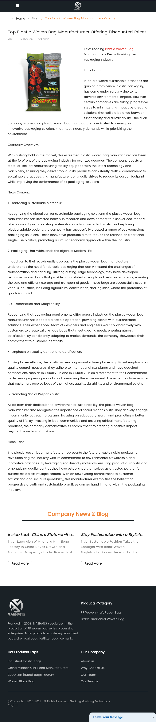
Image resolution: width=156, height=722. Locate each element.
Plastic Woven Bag (119, 49)
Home (20, 18)
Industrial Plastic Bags (24, 661)
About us (87, 661)
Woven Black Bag (21, 681)
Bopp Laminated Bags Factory (31, 675)
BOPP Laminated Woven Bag (102, 619)
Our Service (89, 681)
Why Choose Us (92, 667)
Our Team (88, 674)
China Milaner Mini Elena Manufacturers (38, 668)
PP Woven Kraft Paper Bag (101, 612)
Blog (35, 18)
